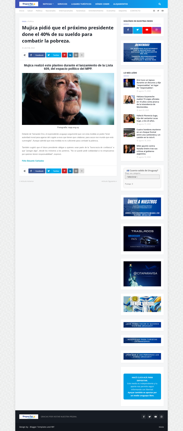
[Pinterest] (64, 55)
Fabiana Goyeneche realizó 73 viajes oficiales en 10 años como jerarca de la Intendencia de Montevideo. (148, 101)
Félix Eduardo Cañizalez (33, 160)
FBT (52, 427)
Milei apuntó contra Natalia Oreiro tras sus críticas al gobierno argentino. (147, 150)
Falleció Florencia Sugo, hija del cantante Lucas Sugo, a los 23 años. (147, 118)
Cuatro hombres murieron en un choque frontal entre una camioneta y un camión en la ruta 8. (149, 133)
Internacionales (66, 10)
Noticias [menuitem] (47, 4)
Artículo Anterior (27, 181)
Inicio (21, 10)
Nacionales (51, 10)
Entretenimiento (96, 10)
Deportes (123, 10)
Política (39, 10)
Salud (30, 10)
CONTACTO (135, 10)
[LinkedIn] (70, 55)
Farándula (80, 10)
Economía (111, 10)
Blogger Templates (38, 427)
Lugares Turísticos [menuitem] (81, 4)
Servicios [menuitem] (62, 4)
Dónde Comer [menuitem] (102, 4)
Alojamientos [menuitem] (120, 4)
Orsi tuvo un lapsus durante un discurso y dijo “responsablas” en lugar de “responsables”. (149, 84)
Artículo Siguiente (108, 181)
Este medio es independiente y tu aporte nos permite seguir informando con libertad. (142, 386)
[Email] (76, 55)
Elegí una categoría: (133, 173)
